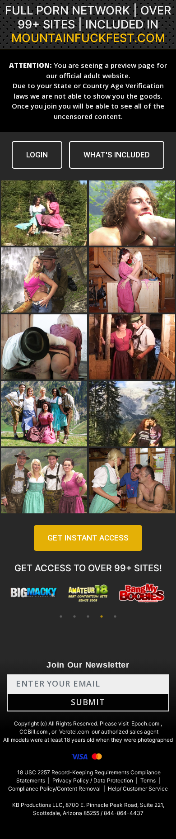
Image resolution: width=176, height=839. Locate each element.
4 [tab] (101, 616)
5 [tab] (115, 616)
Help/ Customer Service (138, 788)
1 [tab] (60, 616)
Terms (148, 780)
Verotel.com (74, 731)
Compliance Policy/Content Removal (54, 788)
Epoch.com (145, 723)
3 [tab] (88, 616)
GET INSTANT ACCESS (88, 537)
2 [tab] (74, 616)
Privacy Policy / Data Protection (92, 780)
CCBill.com (33, 731)
